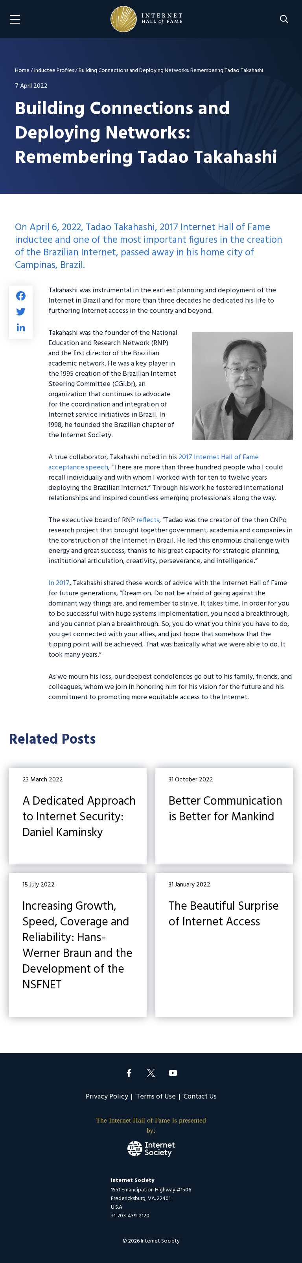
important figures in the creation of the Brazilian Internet (148, 247)
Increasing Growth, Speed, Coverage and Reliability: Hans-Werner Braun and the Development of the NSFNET (78, 945)
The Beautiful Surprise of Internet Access (224, 945)
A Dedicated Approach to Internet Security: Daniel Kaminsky (78, 816)
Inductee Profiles (54, 70)
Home (22, 70)
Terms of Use (156, 1096)
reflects (147, 520)
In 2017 (59, 583)
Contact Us (200, 1096)
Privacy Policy (107, 1096)
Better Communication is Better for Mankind (224, 816)
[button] (284, 19)
